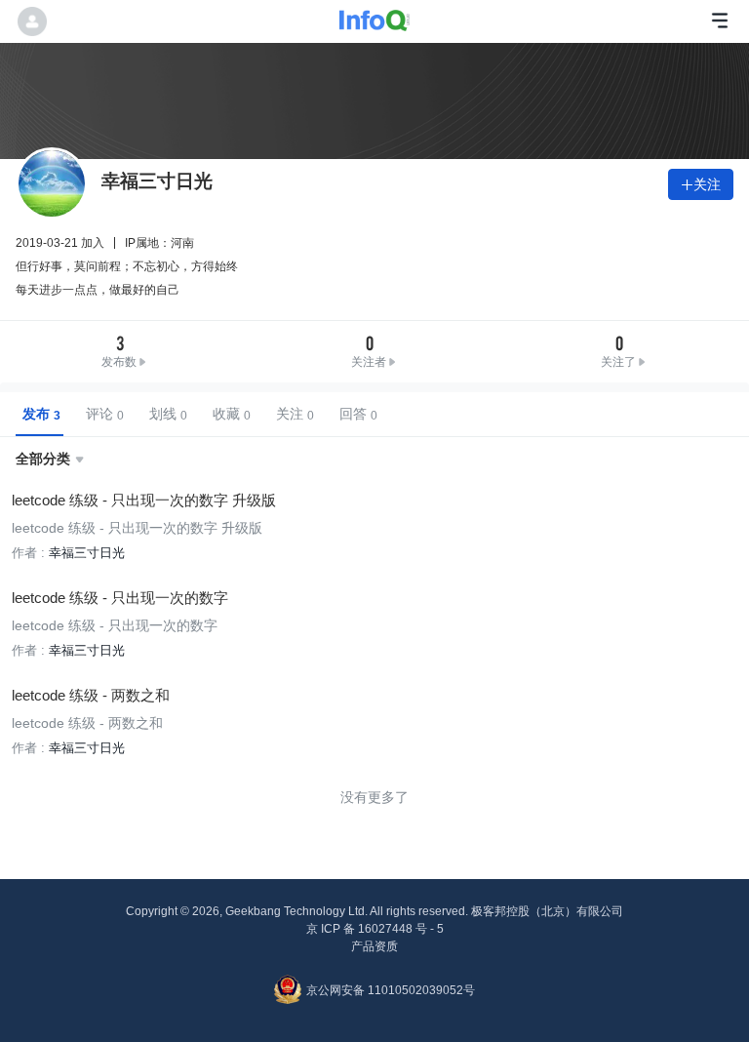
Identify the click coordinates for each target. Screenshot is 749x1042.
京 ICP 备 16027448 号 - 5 (375, 929)
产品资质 (374, 946)
